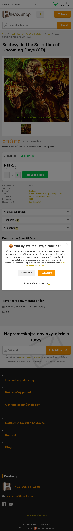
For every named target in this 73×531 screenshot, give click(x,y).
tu (49, 283)
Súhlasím (46, 272)
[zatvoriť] (67, 244)
